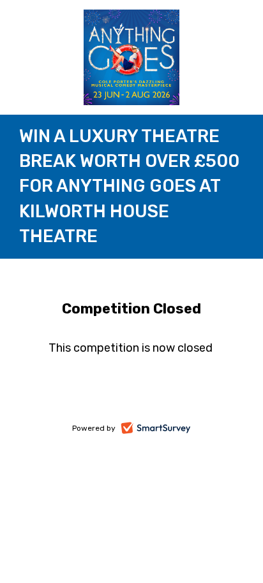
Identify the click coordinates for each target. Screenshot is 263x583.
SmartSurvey (170, 429)
